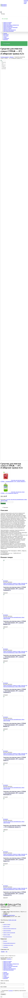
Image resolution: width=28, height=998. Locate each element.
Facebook (26, 0)
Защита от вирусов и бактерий (10, 27)
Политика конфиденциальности (9, 943)
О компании (6, 38)
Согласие (10, 990)
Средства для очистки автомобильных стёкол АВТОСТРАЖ (15, 584)
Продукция (5, 34)
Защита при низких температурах (11, 25)
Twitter (25, 2)
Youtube (3, 951)
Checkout (9, 959)
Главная (5, 33)
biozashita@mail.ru (11, 915)
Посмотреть (3, 959)
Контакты (5, 39)
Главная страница (5, 57)
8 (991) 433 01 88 (12, 920)
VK (6, 951)
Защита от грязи (7, 23)
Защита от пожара (7, 22)
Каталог (12, 57)
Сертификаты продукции (8, 945)
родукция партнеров (8, 936)
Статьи (5, 37)
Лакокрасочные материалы (9, 29)
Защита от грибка (7, 28)
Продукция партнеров (8, 31)
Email (25, 3)
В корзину (3, 503)
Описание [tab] (5, 507)
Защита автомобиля (7, 26)
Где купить (5, 35)
